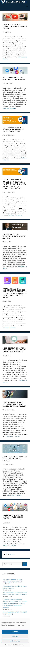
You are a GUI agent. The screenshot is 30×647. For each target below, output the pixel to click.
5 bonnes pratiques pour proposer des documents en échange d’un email (14, 350)
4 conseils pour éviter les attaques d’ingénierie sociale (14, 458)
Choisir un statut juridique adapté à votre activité (14, 236)
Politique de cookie (9, 644)
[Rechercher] (24, 564)
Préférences (15, 641)
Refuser (15, 636)
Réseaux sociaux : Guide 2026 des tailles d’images (13, 79)
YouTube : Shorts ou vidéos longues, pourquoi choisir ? (14, 26)
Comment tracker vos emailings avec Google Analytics (12, 517)
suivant (11, 554)
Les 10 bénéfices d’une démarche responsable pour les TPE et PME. (13, 129)
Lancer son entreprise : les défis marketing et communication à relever (14, 404)
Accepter (15, 632)
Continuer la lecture (9, 108)
